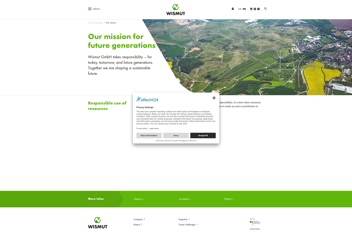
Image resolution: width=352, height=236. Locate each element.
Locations (184, 199)
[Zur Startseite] (97, 223)
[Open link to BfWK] (255, 224)
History (228, 199)
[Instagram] (258, 9)
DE (240, 9)
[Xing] (255, 9)
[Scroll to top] (345, 229)
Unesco (138, 199)
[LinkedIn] (251, 9)
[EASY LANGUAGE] (233, 9)
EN (244, 9)
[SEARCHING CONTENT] (265, 9)
